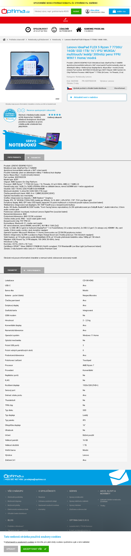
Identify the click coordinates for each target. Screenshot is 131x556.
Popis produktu (33, 270)
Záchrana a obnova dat (78, 509)
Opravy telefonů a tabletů (78, 501)
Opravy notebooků (76, 497)
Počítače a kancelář (17, 40)
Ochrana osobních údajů (48, 501)
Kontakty (42, 509)
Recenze (42, 497)
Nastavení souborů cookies (49, 505)
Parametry (35, 158)
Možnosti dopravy (14, 501)
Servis (73, 491)
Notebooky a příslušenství (38, 40)
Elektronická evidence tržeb (18, 509)
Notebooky (56, 40)
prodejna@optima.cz (82, 530)
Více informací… (120, 88)
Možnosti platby (14, 505)
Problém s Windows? (16, 526)
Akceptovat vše (32, 549)
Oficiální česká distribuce (17, 513)
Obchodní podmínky (15, 497)
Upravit (10, 549)
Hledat (76, 11)
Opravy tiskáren (75, 505)
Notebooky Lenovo (84, 77)
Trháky (102, 506)
